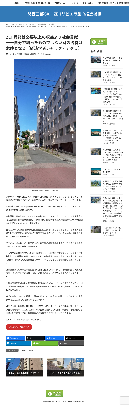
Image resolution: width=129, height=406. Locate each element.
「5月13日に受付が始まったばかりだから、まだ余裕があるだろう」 (112, 230)
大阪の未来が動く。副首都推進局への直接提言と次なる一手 (112, 60)
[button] (19, 327)
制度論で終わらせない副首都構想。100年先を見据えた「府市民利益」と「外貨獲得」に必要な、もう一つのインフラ (112, 135)
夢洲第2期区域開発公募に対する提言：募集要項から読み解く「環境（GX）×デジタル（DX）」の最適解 (113, 116)
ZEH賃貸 (23, 350)
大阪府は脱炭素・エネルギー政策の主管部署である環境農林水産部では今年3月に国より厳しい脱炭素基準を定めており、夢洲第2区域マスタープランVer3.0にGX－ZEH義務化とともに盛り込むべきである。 (113, 208)
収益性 (30, 350)
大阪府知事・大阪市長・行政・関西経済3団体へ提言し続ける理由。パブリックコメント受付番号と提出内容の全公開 (113, 155)
